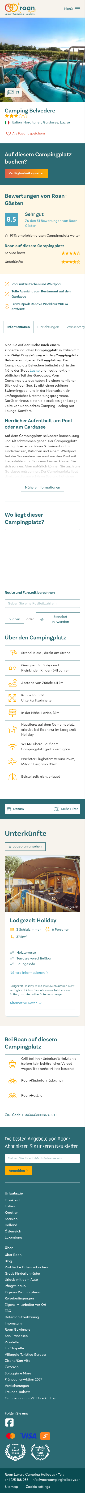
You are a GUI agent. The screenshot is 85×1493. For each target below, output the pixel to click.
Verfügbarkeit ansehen (26, 173)
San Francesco (16, 1336)
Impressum (13, 1323)
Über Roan (13, 1255)
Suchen (14, 619)
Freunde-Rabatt (17, 1392)
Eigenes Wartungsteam (23, 1292)
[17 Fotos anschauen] (42, 60)
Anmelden (17, 1170)
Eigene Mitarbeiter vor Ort (25, 1305)
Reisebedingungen (19, 1298)
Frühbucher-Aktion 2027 (23, 1379)
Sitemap (11, 1486)
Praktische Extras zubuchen (26, 1267)
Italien (17, 122)
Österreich (13, 1231)
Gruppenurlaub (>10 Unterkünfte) (30, 1398)
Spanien (11, 1219)
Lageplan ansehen (27, 846)
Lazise (35, 370)
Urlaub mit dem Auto (21, 1279)
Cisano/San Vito (17, 1361)
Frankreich (13, 1200)
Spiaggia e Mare (18, 1373)
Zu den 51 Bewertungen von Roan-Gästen (52, 223)
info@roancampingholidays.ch (56, 1480)
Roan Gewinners (17, 1329)
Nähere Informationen (42, 487)
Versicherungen (17, 1386)
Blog (8, 1261)
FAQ (8, 1311)
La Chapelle (14, 1348)
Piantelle (12, 1342)
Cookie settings (38, 1486)
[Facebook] (9, 1423)
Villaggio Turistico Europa (25, 1354)
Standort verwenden (60, 619)
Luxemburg (13, 1237)
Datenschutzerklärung (22, 1317)
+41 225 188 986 (16, 1480)
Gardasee (50, 122)
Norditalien (32, 122)
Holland (11, 1225)
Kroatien (11, 1212)
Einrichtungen (48, 327)
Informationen (18, 327)
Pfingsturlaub (15, 1286)
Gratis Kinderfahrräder (22, 1273)
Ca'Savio (12, 1367)
